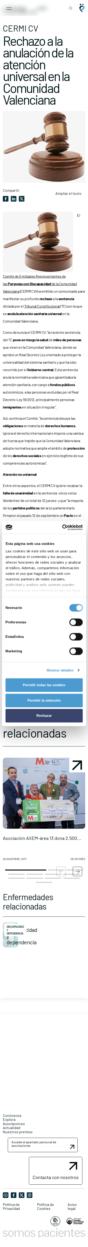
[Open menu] (9, 8)
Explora (9, 1119)
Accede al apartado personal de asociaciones (33, 1144)
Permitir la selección (44, 700)
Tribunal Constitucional (42, 306)
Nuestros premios (18, 1132)
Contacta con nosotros (56, 1177)
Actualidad (11, 1127)
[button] (44, 811)
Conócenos (12, 1115)
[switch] (76, 622)
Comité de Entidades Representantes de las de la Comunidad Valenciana (40, 283)
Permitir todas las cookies (44, 685)
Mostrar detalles (60, 670)
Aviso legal (72, 1206)
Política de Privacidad (11, 1206)
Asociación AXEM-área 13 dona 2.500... (42, 838)
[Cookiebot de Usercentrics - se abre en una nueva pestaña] (63, 527)
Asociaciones (14, 1123)
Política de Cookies (45, 1206)
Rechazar (44, 716)
